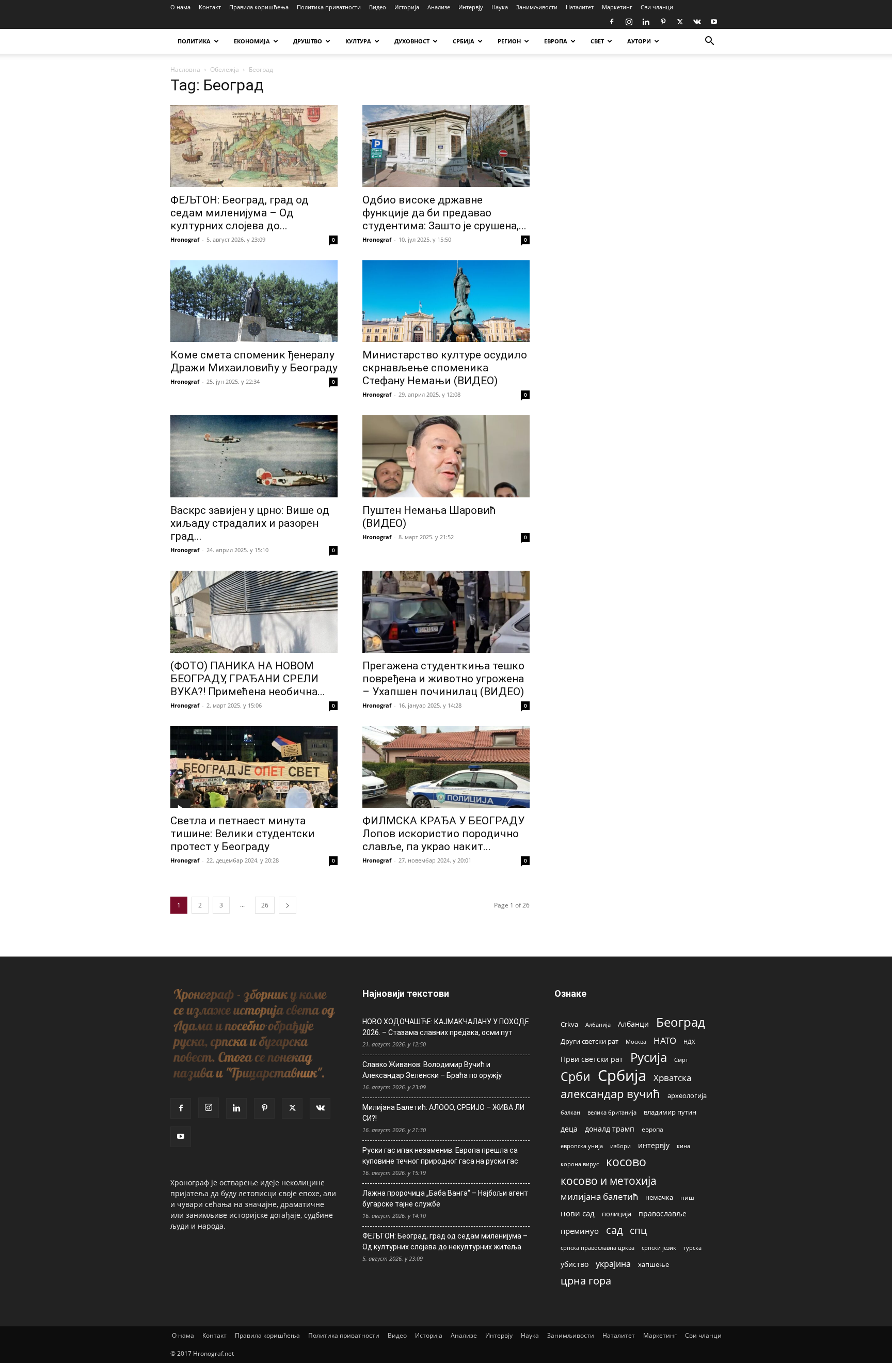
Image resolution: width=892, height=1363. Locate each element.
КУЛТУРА (358, 41)
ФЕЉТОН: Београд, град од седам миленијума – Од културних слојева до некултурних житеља (445, 1241)
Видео (377, 7)
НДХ (689, 1041)
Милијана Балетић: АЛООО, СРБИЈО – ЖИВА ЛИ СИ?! (443, 1112)
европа (652, 1129)
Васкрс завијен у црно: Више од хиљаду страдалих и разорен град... (249, 523)
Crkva (569, 1024)
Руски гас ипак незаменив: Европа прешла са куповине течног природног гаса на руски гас (440, 1155)
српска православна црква (597, 1247)
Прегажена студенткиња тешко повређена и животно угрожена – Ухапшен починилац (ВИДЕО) (443, 679)
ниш (687, 1197)
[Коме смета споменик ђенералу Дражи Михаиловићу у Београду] (254, 301)
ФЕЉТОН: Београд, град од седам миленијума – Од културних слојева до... (239, 213)
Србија (622, 1075)
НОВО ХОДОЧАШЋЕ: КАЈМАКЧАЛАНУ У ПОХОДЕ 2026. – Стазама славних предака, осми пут (445, 1027)
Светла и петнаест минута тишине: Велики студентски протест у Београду (242, 833)
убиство (574, 1264)
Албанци (633, 1024)
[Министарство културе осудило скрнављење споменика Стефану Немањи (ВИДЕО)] (446, 301)
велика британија (611, 1112)
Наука (499, 7)
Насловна (185, 69)
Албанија (598, 1024)
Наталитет (580, 7)
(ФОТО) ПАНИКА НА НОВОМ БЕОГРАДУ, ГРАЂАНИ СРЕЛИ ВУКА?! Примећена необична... (247, 679)
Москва (636, 1041)
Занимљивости (537, 7)
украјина (613, 1264)
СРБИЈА (463, 41)
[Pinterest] (663, 21)
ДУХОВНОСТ (411, 41)
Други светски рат (589, 1041)
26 (264, 905)
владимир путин (670, 1112)
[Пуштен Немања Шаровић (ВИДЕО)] (446, 456)
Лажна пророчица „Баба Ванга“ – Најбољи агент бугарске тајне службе (445, 1198)
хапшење (653, 1264)
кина (683, 1146)
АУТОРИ (639, 41)
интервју (654, 1145)
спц (638, 1230)
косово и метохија (609, 1180)
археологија (687, 1095)
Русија (648, 1057)
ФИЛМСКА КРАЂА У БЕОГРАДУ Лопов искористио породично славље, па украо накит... (443, 833)
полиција (616, 1213)
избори (620, 1146)
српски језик (659, 1247)
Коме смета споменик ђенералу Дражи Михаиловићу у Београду (254, 361)
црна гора (586, 1280)
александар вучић (610, 1093)
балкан (570, 1112)
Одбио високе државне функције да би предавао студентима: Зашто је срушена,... (444, 213)
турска (692, 1247)
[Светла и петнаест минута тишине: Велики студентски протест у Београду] (254, 767)
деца (569, 1129)
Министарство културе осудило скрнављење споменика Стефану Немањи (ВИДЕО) (444, 368)
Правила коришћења (259, 7)
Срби (576, 1076)
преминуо (580, 1231)
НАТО (665, 1040)
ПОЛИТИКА (194, 41)
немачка (659, 1197)
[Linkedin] (646, 21)
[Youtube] (714, 21)
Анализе (438, 7)
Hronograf (184, 239)
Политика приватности (329, 7)
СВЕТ (597, 41)
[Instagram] (628, 21)
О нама (180, 7)
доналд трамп (609, 1129)
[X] (680, 21)
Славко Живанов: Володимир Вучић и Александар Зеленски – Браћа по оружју (432, 1069)
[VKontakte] (697, 21)
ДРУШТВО (307, 41)
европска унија (582, 1146)
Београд (680, 1021)
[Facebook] (611, 21)
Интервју (470, 7)
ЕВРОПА (555, 41)
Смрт (681, 1059)
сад (614, 1230)
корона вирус (580, 1164)
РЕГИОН (509, 41)
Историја (406, 7)
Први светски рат (592, 1059)
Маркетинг (617, 7)
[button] (709, 42)
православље (663, 1213)
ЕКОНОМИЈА (252, 41)
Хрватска (672, 1077)
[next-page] (287, 905)
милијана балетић (599, 1196)
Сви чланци (657, 7)
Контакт (210, 7)
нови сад (578, 1213)
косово (626, 1161)
